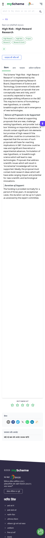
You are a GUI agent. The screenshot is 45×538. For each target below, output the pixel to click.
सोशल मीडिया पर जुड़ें (13, 491)
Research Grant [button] (19, 42)
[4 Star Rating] (27, 405)
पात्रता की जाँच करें (12, 57)
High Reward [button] (7, 39)
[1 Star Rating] (12, 405)
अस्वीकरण (10, 528)
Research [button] (6, 42)
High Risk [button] (19, 39)
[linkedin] (32, 422)
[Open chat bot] (40, 532)
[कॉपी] (36, 422)
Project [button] (28, 39)
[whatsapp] (27, 422)
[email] (8, 422)
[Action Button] (16, 4)
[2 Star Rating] (17, 405)
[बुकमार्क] (4, 49)
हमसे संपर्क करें (11, 510)
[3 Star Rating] (22, 405)
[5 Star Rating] (32, 405)
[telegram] (18, 422)
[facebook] (13, 422)
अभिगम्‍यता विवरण (12, 519)
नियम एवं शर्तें (11, 532)
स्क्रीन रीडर (11, 514)
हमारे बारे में (10, 505)
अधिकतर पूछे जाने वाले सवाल (16, 523)
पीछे (6, 19)
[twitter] (22, 422)
